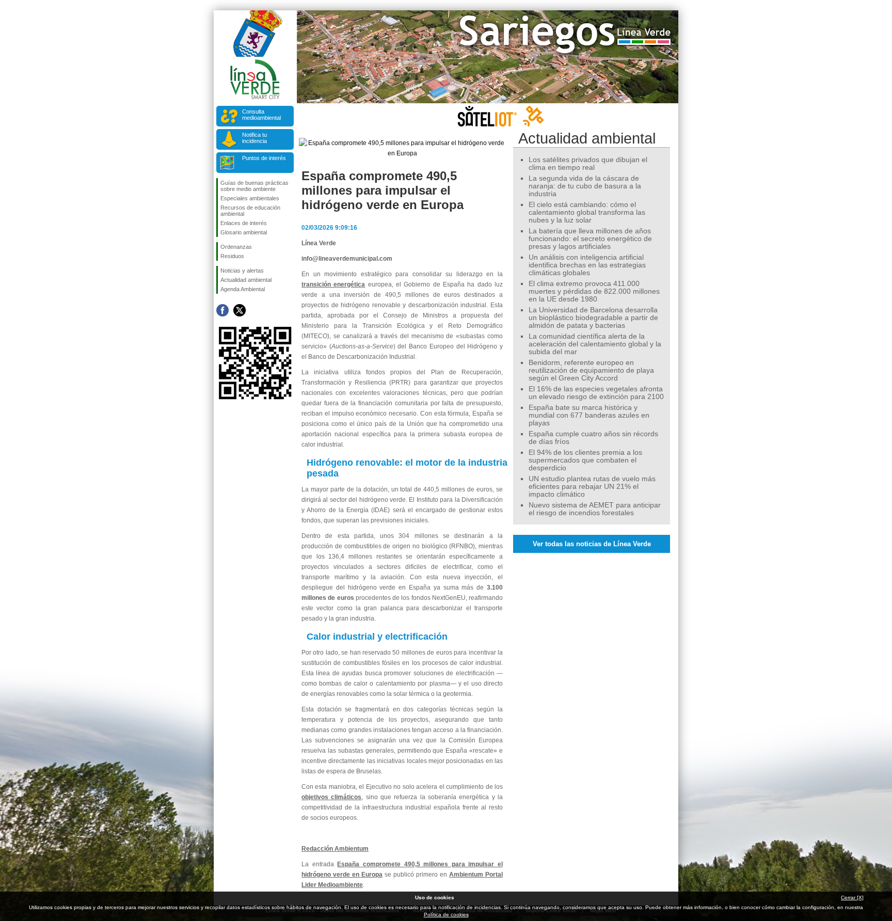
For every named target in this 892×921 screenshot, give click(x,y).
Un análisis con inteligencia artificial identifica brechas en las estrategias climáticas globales (587, 265)
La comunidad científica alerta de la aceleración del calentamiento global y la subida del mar (595, 344)
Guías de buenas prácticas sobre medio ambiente (254, 186)
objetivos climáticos (331, 797)
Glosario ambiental (243, 232)
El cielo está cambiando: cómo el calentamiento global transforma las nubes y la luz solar (587, 212)
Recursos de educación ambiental (250, 210)
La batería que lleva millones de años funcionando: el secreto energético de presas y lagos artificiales (590, 238)
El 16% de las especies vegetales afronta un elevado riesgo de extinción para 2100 (596, 393)
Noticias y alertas (242, 270)
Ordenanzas (236, 247)
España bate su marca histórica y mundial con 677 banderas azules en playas (589, 415)
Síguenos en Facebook (222, 310)
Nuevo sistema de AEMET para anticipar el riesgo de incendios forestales (595, 509)
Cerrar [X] (852, 897)
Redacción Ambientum (335, 848)
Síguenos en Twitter (239, 310)
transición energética (333, 284)
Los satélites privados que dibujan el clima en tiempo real (588, 163)
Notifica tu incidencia (254, 138)
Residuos (232, 256)
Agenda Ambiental (242, 289)
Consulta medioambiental (261, 114)
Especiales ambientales (249, 198)
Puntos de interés (264, 158)
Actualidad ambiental (246, 280)
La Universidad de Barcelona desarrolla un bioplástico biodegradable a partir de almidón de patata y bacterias (593, 317)
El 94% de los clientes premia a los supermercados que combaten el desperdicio (585, 460)
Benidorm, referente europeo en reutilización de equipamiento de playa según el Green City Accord (591, 370)
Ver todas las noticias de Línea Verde (592, 544)
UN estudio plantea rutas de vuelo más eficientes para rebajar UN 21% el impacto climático (592, 486)
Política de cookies (446, 914)
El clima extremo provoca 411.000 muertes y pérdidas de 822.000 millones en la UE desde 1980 (594, 291)
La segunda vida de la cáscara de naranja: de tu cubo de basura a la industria (585, 186)
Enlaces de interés (243, 223)
